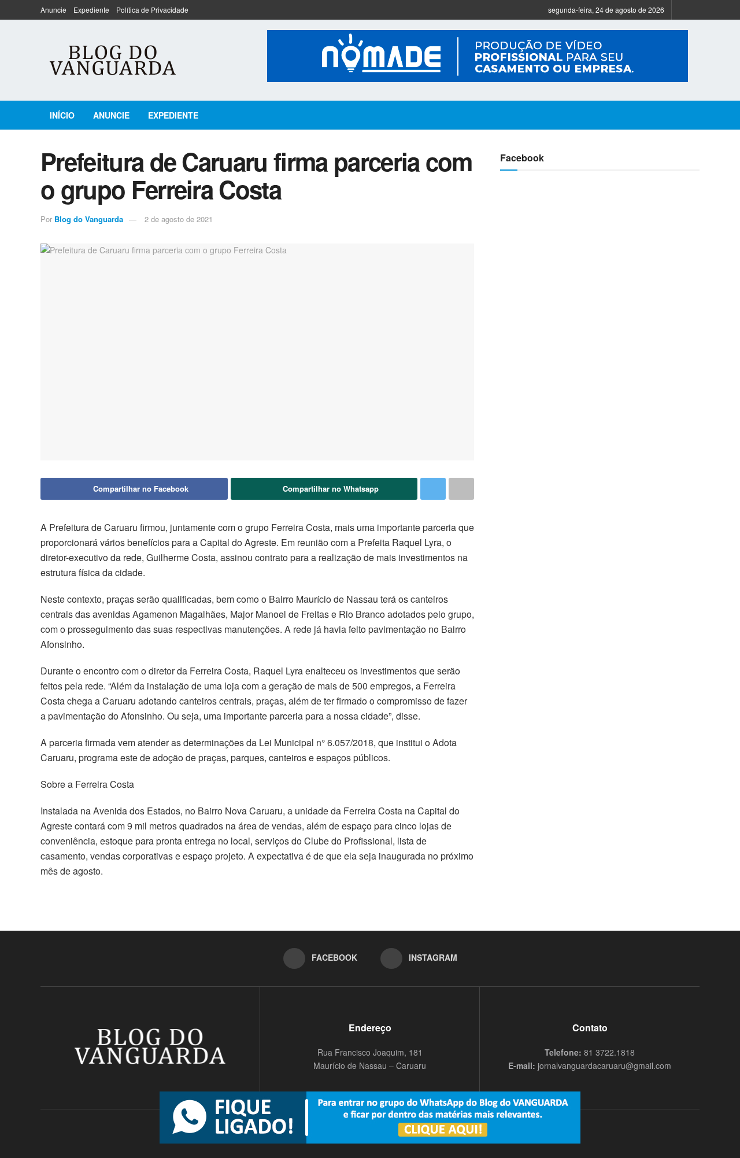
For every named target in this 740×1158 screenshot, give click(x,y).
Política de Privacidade (152, 9)
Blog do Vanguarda (88, 218)
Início (62, 115)
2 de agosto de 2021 (179, 218)
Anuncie (53, 9)
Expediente (91, 9)
